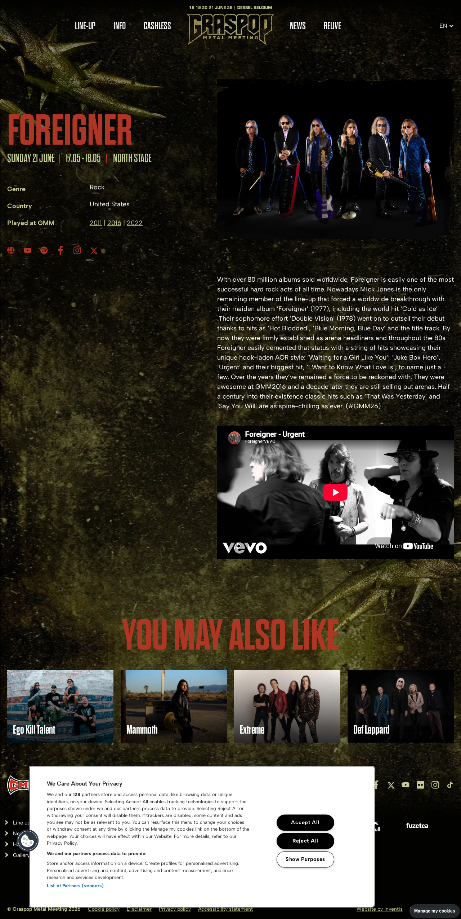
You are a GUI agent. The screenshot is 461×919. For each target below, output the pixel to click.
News (298, 26)
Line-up (85, 26)
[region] (202, 836)
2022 (135, 223)
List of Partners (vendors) (75, 885)
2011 (96, 223)
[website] (12, 250)
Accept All (305, 822)
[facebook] (61, 250)
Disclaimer (139, 909)
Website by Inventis (380, 909)
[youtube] (28, 250)
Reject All (305, 841)
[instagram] (78, 250)
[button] (27, 840)
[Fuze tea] (417, 827)
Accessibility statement (225, 909)
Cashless (157, 26)
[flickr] (420, 785)
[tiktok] (450, 785)
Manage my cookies (434, 911)
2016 (114, 223)
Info (119, 26)
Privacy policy (175, 909)
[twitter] (94, 250)
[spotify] (45, 250)
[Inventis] (23, 785)
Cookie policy (104, 909)
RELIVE (332, 26)
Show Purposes (305, 859)
